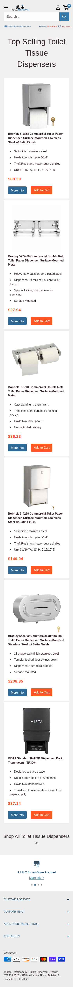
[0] (65, 7)
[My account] (58, 7)
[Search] (64, 16)
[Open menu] (6, 7)
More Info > (47, 877)
